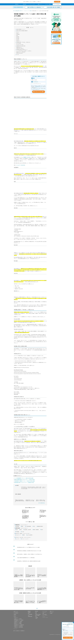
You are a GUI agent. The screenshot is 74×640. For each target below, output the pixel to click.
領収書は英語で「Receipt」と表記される (23, 42)
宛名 (17, 35)
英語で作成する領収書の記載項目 (22, 30)
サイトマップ (15, 628)
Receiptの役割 (19, 43)
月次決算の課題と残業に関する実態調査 (53, 7)
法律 (17, 529)
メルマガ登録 (57, 1)
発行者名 (18, 36)
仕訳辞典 (51, 613)
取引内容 (18, 37)
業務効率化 (21, 524)
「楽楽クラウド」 (16, 617)
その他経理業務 (28, 526)
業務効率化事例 (40, 526)
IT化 (34, 526)
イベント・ (32, 4)
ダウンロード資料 (47, 4)
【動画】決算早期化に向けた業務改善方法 (34, 7)
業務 (16, 4)
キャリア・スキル (22, 533)
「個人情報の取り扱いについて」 (39, 86)
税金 (21, 529)
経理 (24, 4)
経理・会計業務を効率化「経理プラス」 (18, 10)
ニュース (44, 616)
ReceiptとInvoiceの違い (20, 44)
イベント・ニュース (23, 537)
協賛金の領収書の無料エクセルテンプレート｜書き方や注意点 (24, 479)
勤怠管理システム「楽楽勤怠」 (18, 623)
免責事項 (15, 614)
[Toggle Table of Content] (32, 27)
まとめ (18, 54)
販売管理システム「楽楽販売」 (18, 622)
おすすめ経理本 (45, 614)
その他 (23, 531)
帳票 (22, 526)
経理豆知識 (21, 528)
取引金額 (18, 38)
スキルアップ (44, 612)
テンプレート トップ (26, 10)
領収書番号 (18, 34)
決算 (42, 529)
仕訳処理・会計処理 (27, 529)
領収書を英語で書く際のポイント (22, 49)
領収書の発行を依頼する (20, 48)
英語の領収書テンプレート (21, 29)
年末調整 (17, 531)
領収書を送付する (19, 47)
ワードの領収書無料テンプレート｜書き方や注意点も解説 (23, 478)
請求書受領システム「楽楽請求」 (18, 621)
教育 (43, 613)
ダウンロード (51, 612)
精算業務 (17, 526)
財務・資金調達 (36, 529)
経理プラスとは (16, 611)
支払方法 (18, 39)
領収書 (31, 10)
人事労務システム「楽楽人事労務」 (18, 627)
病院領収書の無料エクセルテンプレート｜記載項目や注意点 (24, 482)
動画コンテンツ (52, 611)
